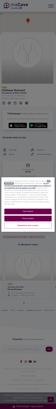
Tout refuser (28, 211)
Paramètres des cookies (28, 225)
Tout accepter (28, 218)
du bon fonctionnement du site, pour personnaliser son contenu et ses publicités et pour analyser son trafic (27, 186)
